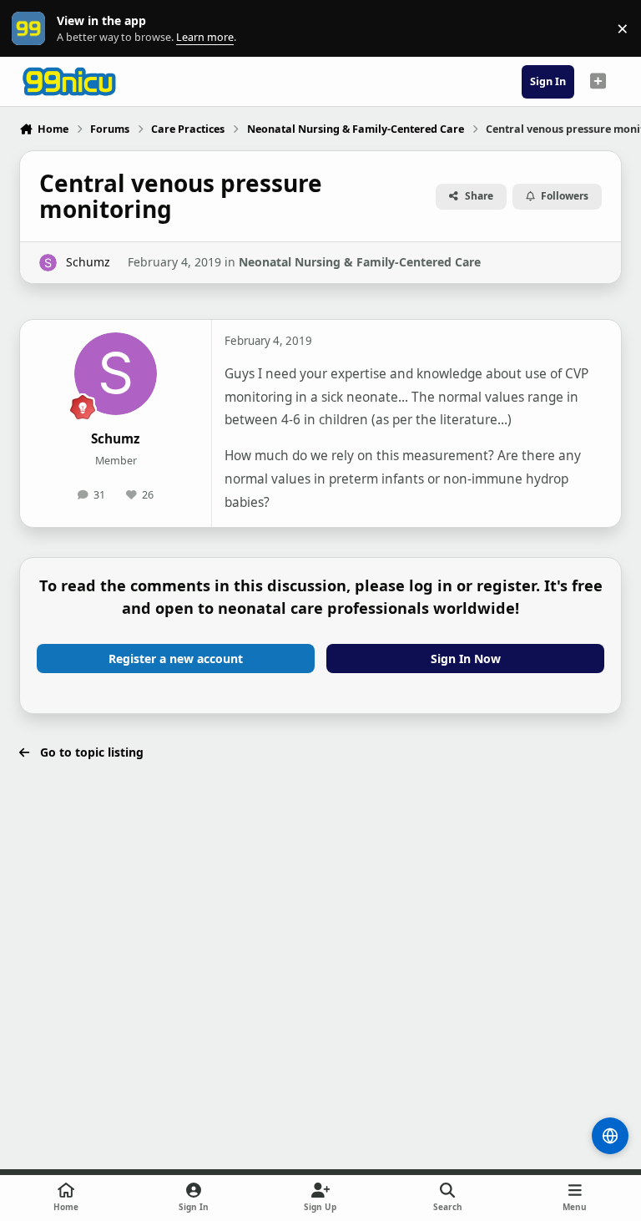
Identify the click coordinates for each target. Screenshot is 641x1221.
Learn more (32, 29)
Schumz (88, 262)
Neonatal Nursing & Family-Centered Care (360, 262)
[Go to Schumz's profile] (48, 262)
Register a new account (176, 658)
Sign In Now (466, 658)
